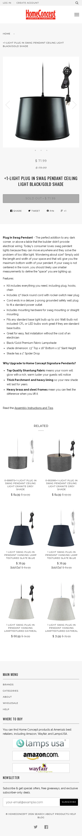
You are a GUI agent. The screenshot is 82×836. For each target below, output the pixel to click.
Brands (8, 684)
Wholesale (10, 703)
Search (40, 814)
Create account (28, 3)
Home (6, 33)
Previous (7, 105)
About (7, 697)
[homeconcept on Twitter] (36, 827)
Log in (7, 3)
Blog (41, 817)
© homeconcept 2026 (20, 814)
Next (74, 105)
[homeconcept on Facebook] (46, 827)
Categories (10, 690)
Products (62, 814)
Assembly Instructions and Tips (33, 407)
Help (6, 709)
